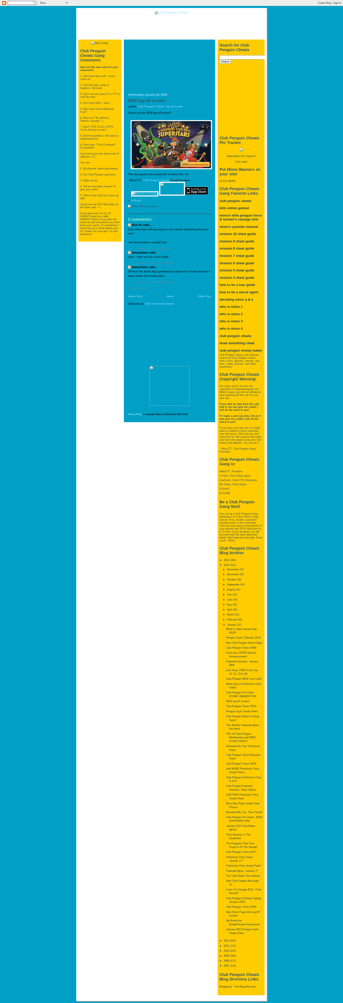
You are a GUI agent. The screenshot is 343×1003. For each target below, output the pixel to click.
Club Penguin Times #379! (241, 706)
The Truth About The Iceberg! (243, 875)
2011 (227, 945)
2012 (227, 940)
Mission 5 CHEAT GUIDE (237, 270)
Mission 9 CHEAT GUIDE (237, 241)
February (232, 619)
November (233, 574)
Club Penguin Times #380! (241, 647)
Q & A (249, 299)
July (229, 594)
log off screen (174, 106)
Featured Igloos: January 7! (242, 870)
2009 (227, 955)
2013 (227, 565)
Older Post (204, 296)
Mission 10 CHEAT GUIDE (238, 234)
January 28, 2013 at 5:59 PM (154, 282)
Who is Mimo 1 (231, 307)
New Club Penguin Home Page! (244, 642)
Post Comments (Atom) (159, 303)
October (232, 579)
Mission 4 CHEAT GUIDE (237, 278)
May (230, 604)
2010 (227, 950)
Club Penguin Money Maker (241, 350)
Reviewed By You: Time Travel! (244, 812)
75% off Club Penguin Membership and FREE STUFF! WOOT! (241, 737)
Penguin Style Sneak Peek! (242, 711)
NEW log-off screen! (147, 100)
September (233, 584)
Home (170, 296)
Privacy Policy (135, 414)
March (231, 614)
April (230, 609)
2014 (227, 560)
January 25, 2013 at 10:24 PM (155, 263)
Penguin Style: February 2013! (243, 637)
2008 (227, 960)
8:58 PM (136, 200)
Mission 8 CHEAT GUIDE (237, 248)
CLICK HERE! (228, 181)
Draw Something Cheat (237, 343)
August (231, 589)
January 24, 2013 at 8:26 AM (154, 248)
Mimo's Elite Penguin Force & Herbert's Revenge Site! (241, 217)
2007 (227, 965)
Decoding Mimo (232, 299)
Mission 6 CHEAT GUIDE (237, 263)
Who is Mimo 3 (231, 321)
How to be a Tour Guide (237, 285)
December (233, 569)
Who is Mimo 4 (231, 328)
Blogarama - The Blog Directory (238, 986)
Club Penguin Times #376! (241, 906)
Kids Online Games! (234, 208)
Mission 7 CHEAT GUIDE (237, 256)
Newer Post (135, 296)
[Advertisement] (171, 27)
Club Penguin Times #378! (241, 763)
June (230, 599)
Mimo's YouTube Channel (239, 227)
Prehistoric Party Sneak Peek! (243, 865)
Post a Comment (138, 288)
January (232, 624)
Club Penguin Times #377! (241, 851)
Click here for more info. (241, 537)
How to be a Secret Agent (239, 292)
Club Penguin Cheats (151, 106)
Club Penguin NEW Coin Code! (244, 678)
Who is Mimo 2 (231, 314)
